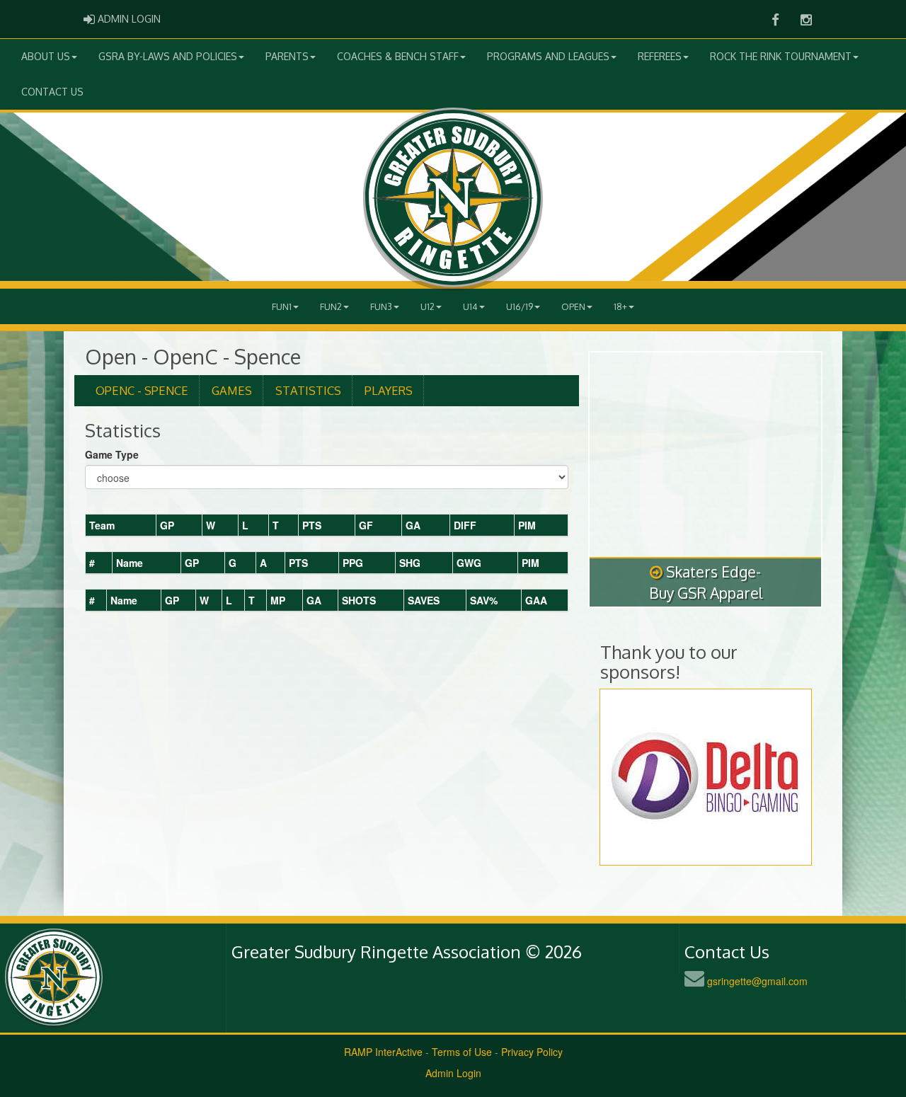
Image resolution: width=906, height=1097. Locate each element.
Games (232, 390)
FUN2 (331, 306)
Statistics (308, 390)
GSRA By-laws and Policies (167, 56)
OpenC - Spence (142, 390)
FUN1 (282, 306)
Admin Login (453, 1073)
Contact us (52, 92)
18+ (620, 306)
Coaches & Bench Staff (398, 56)
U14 (470, 306)
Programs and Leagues (548, 56)
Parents (287, 56)
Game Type (112, 454)
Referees (660, 56)
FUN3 (381, 306)
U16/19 (519, 306)
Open (573, 306)
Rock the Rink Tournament (780, 56)
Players (389, 390)
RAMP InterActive (383, 1052)
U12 (427, 306)
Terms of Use (462, 1052)
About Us (45, 56)
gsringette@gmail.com (757, 981)
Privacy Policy (532, 1052)
